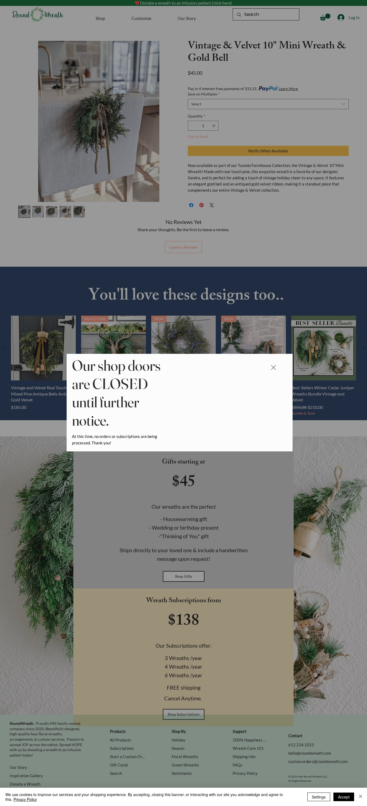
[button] (273, 367)
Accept (344, 797)
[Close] (360, 797)
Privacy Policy (25, 799)
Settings (319, 797)
